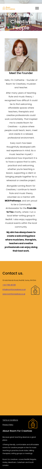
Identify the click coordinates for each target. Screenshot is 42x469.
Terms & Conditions (10, 420)
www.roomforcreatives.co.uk (14, 294)
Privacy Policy (8, 424)
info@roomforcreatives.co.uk (14, 289)
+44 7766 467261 (9, 285)
